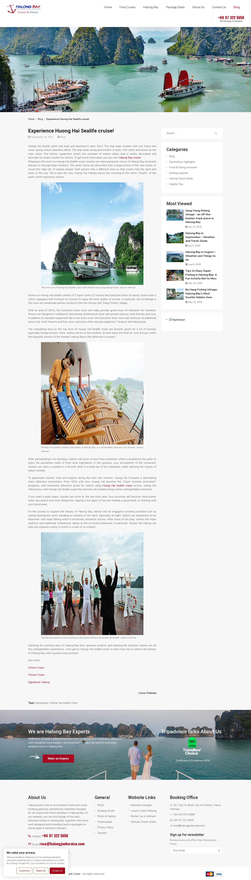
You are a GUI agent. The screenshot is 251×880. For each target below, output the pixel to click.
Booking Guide (105, 810)
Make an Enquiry (58, 758)
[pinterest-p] (68, 853)
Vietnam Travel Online (143, 822)
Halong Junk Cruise (69, 874)
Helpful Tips (176, 184)
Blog (237, 7)
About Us (198, 7)
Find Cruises (128, 7)
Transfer (102, 833)
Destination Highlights (182, 162)
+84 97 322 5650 (55, 835)
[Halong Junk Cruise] (24, 8)
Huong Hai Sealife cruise (117, 485)
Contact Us (219, 7)
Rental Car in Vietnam (143, 816)
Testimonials (104, 822)
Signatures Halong (39, 682)
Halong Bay (150, 7)
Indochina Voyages (141, 805)
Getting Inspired (178, 173)
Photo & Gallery (106, 816)
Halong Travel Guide (181, 178)
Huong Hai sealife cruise (64, 703)
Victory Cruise (36, 667)
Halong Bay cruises (130, 157)
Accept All (57, 870)
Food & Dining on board (183, 167)
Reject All (41, 870)
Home (108, 7)
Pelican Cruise (36, 675)
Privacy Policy (105, 827)
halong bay (42, 703)
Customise (24, 870)
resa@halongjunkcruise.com (62, 843)
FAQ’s (100, 805)
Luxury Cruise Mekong (143, 810)
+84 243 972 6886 (184, 814)
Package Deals (175, 7)
